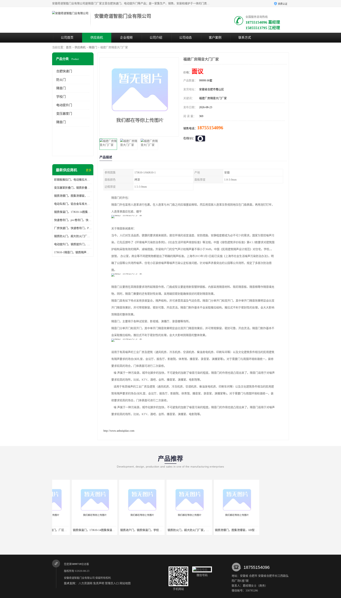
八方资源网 (85, 583)
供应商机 (96, 37)
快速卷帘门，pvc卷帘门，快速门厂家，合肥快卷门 (73, 220)
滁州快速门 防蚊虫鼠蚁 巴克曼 (264, 530)
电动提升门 (64, 105)
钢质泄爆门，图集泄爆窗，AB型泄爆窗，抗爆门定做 (73, 195)
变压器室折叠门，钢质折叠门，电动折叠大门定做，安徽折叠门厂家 (73, 187)
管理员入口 (112, 583)
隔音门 (93, 47)
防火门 (61, 79)
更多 (88, 170)
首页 (68, 47)
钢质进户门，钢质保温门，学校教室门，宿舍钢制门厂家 (135, 530)
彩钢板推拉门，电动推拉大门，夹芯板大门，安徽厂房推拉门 (73, 179)
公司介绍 (156, 37)
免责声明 (98, 583)
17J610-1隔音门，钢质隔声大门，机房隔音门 (73, 252)
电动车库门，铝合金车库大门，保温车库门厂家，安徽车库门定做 (73, 203)
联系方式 (244, 37)
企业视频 (126, 37)
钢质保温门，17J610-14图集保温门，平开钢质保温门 (73, 212)
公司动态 (185, 37)
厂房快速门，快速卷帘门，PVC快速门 (73, 228)
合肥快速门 (64, 71)
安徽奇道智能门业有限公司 (79, 577)
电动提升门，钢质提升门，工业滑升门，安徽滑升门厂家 (73, 244)
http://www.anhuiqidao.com (118, 430)
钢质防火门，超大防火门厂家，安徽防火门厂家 (73, 236)
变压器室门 (64, 113)
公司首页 (67, 37)
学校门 (61, 96)
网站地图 (125, 583)
